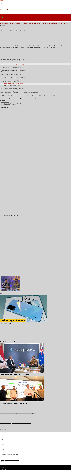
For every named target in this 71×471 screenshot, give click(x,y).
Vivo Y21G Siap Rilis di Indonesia (5, 102)
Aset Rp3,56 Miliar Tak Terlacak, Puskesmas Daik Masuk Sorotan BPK (9, 454)
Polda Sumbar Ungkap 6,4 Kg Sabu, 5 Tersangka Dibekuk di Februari (9, 215)
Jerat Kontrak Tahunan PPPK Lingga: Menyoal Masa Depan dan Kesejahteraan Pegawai (17, 413)
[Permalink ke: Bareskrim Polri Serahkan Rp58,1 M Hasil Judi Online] (25, 178)
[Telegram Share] (1, 28)
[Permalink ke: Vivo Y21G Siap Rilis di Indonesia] (23, 321)
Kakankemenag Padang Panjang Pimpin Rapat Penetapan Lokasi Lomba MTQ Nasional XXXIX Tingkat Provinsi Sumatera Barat (18, 98)
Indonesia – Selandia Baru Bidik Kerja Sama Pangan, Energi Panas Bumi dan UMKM (11, 103)
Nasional (38, 98)
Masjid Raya (35, 98)
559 (1, 427)
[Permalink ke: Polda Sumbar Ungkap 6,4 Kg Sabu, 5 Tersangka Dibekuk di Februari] (25, 214)
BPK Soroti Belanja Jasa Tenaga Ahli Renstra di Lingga (7, 448)
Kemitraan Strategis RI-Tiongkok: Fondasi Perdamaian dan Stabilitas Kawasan (10, 105)
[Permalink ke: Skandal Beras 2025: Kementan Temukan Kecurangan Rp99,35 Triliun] (22, 401)
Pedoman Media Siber (4, 466)
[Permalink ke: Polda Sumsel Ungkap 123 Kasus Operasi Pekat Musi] (23, 275)
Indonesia (1, 98)
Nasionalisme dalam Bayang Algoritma (7, 341)
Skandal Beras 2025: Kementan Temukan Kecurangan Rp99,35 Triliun (9, 104)
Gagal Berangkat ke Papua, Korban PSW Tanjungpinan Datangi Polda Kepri (10, 460)
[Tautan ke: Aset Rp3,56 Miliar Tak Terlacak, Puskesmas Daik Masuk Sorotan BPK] (3, 453)
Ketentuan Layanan (3, 469)
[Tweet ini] (1, 32)
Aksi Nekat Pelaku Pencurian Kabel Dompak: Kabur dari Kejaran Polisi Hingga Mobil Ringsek (12, 142)
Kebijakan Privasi (3, 468)
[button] (7, 9)
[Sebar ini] (1, 27)
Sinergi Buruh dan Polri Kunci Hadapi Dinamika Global (7, 245)
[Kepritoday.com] (5, 12)
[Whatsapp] (1, 29)
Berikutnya (2, 428)
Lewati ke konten (2, 0)
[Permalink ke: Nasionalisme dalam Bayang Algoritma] (13, 339)
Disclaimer (2, 467)
